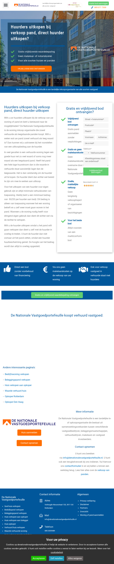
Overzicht (84, 511)
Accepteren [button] (39, 558)
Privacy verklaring (87, 501)
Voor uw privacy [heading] (57, 539)
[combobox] (86, 153)
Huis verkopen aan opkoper (18, 385)
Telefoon (49, 526)
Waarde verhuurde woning (15, 531)
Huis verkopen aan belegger (16, 520)
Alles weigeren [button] (75, 558)
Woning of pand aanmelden (92, 515)
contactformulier (73, 466)
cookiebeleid (57, 552)
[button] (6, 5)
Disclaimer (84, 504)
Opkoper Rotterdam (14, 396)
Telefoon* (87, 149)
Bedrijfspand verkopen (14, 510)
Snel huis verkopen (12, 506)
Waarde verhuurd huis (15, 390)
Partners (84, 508)
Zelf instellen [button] (56, 558)
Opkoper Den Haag (14, 402)
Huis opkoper (10, 524)
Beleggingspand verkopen (17, 379)
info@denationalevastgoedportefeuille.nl (83, 457)
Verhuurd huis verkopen (14, 527)
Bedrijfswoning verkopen (17, 374)
